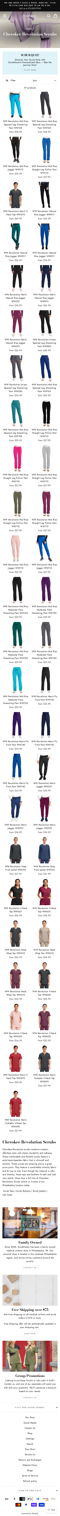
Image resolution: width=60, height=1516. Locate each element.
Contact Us (30, 1398)
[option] (30, 5)
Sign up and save (30, 1490)
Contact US (30, 1268)
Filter (12, 80)
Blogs (30, 1470)
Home (29, 29)
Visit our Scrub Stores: (30, 1407)
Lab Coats (7, 1194)
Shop (30, 1433)
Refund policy (30, 1481)
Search (30, 1444)
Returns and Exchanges (29, 1460)
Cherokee (7, 1149)
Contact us (9, 1384)
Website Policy (30, 1465)
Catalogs (30, 1438)
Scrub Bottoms (23, 1191)
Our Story (30, 1417)
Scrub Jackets (39, 1191)
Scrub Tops (8, 1191)
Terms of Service (30, 1475)
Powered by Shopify (30, 1513)
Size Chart (30, 1449)
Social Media (30, 1422)
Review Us (30, 1454)
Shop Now (30, 1334)
